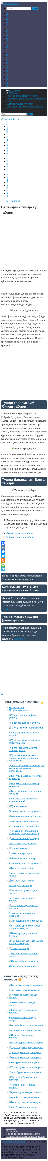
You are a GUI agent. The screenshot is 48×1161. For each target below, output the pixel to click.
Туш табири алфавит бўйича (21, 96)
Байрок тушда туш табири (20, 537)
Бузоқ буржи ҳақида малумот (24, 990)
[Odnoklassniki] (24, 560)
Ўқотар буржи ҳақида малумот (25, 1072)
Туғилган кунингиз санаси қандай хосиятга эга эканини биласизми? (26, 768)
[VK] (24, 547)
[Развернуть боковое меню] (2, 694)
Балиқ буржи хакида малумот (24, 1107)
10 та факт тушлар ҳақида (23, 843)
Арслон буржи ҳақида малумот (25, 1030)
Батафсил (7, 609)
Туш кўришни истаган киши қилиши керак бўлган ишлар (24, 832)
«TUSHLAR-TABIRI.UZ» (13, 1141)
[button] (24, 287)
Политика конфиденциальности (23, 1134)
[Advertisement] (24, 242)
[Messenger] (24, 552)
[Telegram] (24, 569)
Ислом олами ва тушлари (22, 966)
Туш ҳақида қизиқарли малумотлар (24, 106)
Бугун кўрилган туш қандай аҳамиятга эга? (23, 800)
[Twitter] (24, 556)
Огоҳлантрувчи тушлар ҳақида (25, 811)
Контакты (11, 1128)
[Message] (24, 565)
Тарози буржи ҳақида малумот (25, 1052)
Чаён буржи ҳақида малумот (24, 1062)
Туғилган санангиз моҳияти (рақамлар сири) (23, 749)
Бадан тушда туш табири (19, 533)
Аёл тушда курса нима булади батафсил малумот (25, 927)
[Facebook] (24, 543)
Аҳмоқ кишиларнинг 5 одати (24, 821)
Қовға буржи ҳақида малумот (24, 1097)
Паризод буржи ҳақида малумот (26, 1042)
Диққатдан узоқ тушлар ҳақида (25, 863)
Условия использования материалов (25, 1136)
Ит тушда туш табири (20, 885)
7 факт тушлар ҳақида (20, 853)
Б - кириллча (13, 201)
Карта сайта (12, 1131)
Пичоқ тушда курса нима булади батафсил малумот (26, 942)
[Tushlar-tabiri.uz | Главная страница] (10, 3)
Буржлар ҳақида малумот (19, 104)
